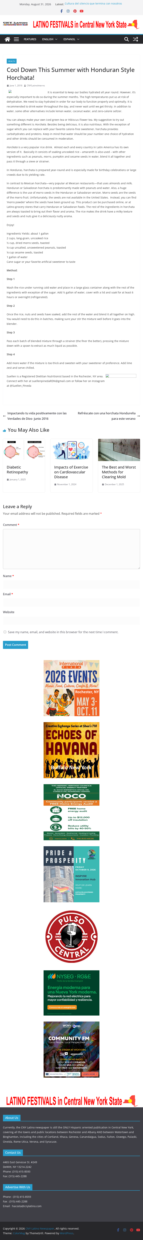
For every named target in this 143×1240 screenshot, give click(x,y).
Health (11, 61)
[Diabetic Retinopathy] (24, 441)
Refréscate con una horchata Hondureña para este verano (107, 416)
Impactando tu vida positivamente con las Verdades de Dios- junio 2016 (37, 416)
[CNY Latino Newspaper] (7, 39)
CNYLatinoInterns (36, 85)
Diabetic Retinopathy (17, 470)
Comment (11, 525)
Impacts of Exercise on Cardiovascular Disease (71, 472)
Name (8, 576)
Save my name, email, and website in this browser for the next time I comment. (63, 632)
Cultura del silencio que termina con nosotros (93, 4)
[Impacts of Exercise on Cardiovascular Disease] (71, 441)
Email (8, 594)
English (47, 39)
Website (8, 612)
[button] (55, 39)
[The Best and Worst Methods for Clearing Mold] (119, 441)
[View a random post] (135, 39)
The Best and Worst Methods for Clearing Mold (119, 472)
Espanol (69, 39)
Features (30, 39)
